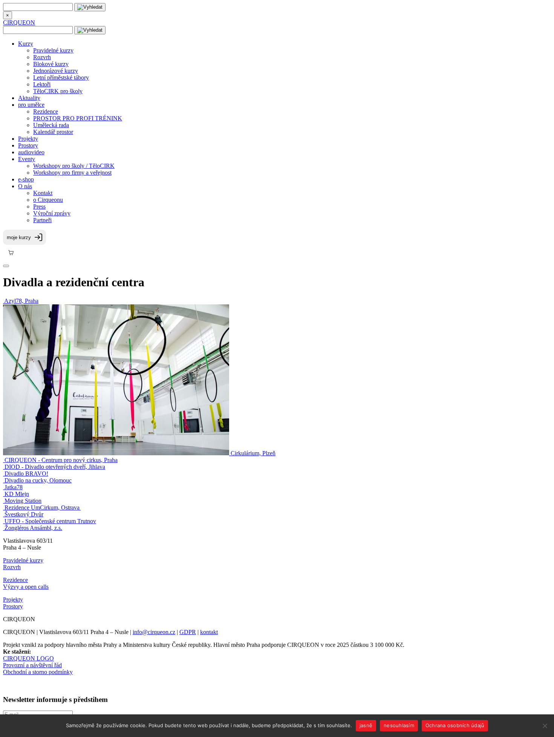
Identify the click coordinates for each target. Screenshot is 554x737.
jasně (366, 725)
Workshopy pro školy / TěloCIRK (74, 166)
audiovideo (31, 152)
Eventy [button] (26, 159)
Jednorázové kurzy (55, 71)
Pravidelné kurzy (53, 50)
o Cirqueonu (48, 200)
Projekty (28, 138)
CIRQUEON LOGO (28, 658)
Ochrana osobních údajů (455, 725)
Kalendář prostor (53, 132)
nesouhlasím (399, 725)
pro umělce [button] (31, 104)
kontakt (209, 632)
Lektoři (42, 84)
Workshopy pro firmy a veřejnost (72, 172)
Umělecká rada (51, 125)
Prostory (28, 145)
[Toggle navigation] (6, 266)
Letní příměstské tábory (61, 77)
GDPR (187, 632)
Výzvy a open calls (26, 586)
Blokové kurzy (51, 64)
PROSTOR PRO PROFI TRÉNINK (77, 118)
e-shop (26, 179)
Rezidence (45, 111)
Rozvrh (42, 57)
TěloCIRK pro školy (58, 91)
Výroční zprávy (51, 213)
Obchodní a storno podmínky (38, 672)
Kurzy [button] (25, 43)
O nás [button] (25, 186)
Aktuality (29, 98)
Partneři (42, 220)
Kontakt (42, 193)
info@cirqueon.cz (154, 632)
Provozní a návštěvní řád (32, 665)
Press (39, 206)
